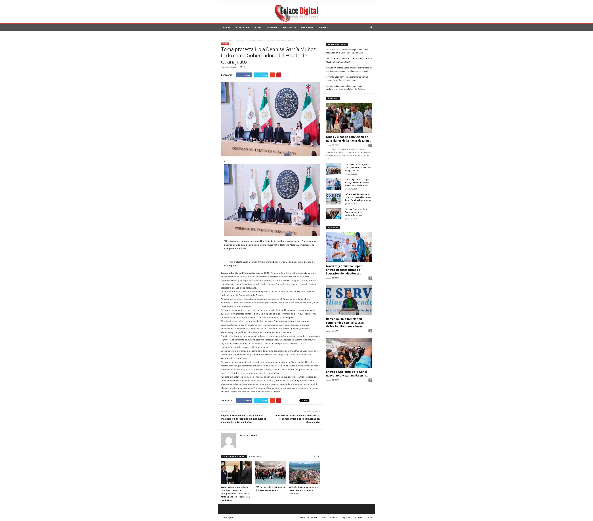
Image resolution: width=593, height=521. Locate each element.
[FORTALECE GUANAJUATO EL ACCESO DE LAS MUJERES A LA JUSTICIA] (333, 169)
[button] (370, 27)
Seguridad (307, 27)
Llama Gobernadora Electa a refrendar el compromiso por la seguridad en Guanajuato (297, 418)
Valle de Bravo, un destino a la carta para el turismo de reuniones (304, 490)
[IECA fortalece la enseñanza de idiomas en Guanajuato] (270, 472)
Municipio (273, 27)
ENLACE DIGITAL (249, 435)
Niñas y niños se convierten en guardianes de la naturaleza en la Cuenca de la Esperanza (347, 51)
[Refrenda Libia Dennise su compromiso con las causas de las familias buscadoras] (333, 198)
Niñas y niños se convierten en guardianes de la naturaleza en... (348, 138)
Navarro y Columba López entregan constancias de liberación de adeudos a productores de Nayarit (349, 69)
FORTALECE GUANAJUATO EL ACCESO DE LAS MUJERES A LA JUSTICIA (349, 60)
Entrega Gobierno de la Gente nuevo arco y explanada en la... (356, 212)
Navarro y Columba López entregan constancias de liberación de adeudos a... (357, 182)
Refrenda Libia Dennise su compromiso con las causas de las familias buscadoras (347, 78)
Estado (258, 27)
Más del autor (255, 456)
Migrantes (289, 27)
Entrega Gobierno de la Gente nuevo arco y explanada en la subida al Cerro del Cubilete (345, 87)
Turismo (323, 27)
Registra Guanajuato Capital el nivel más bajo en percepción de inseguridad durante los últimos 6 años (243, 418)
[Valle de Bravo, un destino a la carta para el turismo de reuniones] (304, 472)
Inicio (226, 27)
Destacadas (242, 27)
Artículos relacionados (233, 456)
